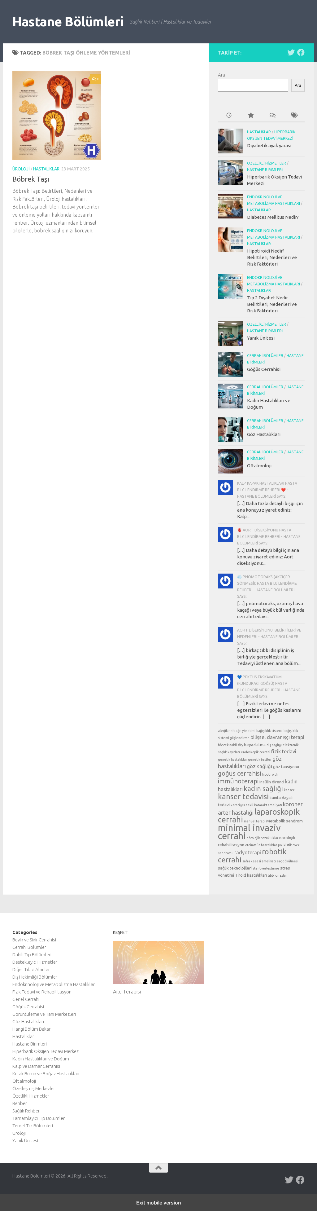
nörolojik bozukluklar (262, 838)
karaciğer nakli (242, 805)
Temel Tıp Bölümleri (32, 1125)
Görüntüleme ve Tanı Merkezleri (44, 1014)
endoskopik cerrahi (255, 752)
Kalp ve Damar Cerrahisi (36, 1066)
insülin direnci (271, 781)
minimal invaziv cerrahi (249, 832)
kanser (289, 790)
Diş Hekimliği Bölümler (34, 977)
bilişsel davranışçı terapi (277, 737)
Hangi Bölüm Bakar (31, 1029)
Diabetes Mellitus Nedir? (273, 217)
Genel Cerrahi (25, 999)
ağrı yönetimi (245, 731)
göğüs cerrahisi (239, 773)
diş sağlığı (274, 745)
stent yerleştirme (266, 868)
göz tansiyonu (286, 766)
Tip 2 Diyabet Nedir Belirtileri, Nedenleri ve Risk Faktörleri (272, 304)
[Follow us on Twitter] (291, 52)
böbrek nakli (227, 745)
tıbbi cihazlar (277, 875)
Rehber (19, 1103)
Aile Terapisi (127, 991)
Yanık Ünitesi (261, 338)
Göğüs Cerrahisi (263, 369)
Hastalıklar (46, 168)
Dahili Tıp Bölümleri (31, 954)
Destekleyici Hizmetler (34, 962)
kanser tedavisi (243, 796)
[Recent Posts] (229, 115)
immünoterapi (238, 781)
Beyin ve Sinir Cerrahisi (34, 939)
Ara (221, 74)
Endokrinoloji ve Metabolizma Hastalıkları (54, 984)
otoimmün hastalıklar (261, 845)
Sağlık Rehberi (26, 1110)
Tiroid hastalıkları (251, 875)
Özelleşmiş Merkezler (33, 1088)
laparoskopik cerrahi (259, 815)
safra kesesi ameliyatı (259, 861)
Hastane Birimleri (265, 170)
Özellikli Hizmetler (266, 163)
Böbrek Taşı (30, 179)
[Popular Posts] (250, 115)
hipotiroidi (270, 774)
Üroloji (21, 168)
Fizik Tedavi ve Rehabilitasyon (42, 991)
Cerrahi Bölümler (265, 356)
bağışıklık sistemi (269, 731)
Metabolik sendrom (284, 820)
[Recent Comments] (272, 115)
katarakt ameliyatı (268, 805)
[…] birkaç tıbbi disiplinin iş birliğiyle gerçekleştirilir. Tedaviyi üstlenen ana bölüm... (269, 657)
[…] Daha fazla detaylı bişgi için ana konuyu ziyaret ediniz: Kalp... (270, 510)
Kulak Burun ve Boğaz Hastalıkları (45, 1073)
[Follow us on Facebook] (301, 52)
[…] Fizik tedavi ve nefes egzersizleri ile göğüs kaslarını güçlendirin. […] (269, 710)
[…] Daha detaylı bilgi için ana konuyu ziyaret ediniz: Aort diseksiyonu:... (268, 557)
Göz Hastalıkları (263, 434)
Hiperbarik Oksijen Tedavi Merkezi (46, 1051)
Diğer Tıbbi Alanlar (31, 969)
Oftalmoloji (259, 465)
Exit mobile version (158, 1203)
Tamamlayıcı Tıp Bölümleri (39, 1118)
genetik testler (259, 759)
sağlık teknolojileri (235, 867)
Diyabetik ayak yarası (269, 145)
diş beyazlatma (252, 744)
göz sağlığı (259, 766)
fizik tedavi (283, 751)
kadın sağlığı (263, 788)
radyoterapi (247, 852)
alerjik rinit (226, 731)
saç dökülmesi (287, 861)
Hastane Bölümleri (68, 21)
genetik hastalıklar (232, 759)
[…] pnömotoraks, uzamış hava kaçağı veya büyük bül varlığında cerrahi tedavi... (270, 610)
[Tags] (294, 115)
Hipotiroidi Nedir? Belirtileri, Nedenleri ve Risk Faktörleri (272, 257)
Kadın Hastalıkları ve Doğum (40, 1058)
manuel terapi (254, 821)
